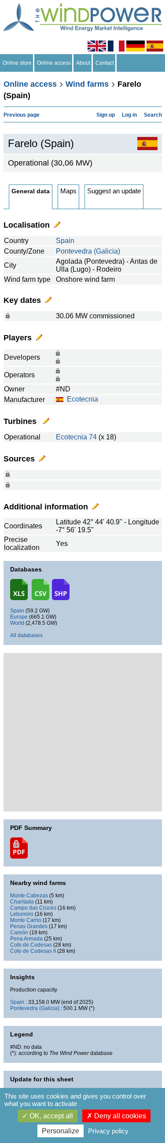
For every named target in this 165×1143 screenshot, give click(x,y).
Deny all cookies (119, 1116)
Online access (53, 63)
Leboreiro (21, 914)
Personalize (60, 1131)
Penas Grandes (29, 926)
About (83, 63)
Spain (65, 240)
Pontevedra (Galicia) (88, 251)
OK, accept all (50, 1116)
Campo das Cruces (33, 908)
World (17, 623)
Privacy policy (108, 1131)
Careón (19, 932)
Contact (105, 63)
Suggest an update (114, 191)
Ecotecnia (82, 399)
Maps (68, 191)
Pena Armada (26, 939)
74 (93, 437)
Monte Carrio (25, 920)
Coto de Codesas (31, 945)
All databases (26, 635)
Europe (19, 617)
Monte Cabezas (29, 895)
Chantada (22, 902)
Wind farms (87, 84)
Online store (17, 63)
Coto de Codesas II (33, 951)
